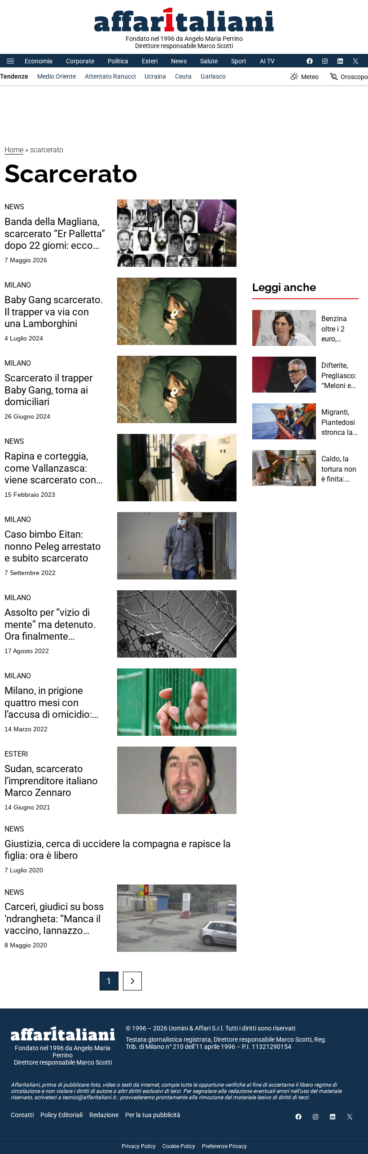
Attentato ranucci (110, 76)
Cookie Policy (178, 1146)
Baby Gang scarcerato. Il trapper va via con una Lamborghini (53, 311)
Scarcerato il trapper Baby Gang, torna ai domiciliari (48, 389)
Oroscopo (354, 76)
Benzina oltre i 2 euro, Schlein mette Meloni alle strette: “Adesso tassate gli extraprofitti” (339, 329)
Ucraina (155, 76)
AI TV (267, 61)
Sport (238, 61)
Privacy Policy (139, 1146)
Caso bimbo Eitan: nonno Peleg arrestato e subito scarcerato (52, 546)
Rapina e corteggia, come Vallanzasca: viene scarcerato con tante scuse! (50, 468)
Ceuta (183, 76)
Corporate (80, 61)
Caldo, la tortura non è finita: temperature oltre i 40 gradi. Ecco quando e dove (338, 469)
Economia (39, 61)
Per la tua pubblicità (152, 1115)
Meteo (310, 76)
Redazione (103, 1115)
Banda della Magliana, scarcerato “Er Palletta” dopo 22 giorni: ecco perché (54, 234)
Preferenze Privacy (224, 1146)
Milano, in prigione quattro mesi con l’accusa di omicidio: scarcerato (48, 703)
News (179, 61)
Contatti (22, 1115)
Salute (209, 61)
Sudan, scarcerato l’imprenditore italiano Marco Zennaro (51, 780)
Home (13, 150)
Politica (118, 61)
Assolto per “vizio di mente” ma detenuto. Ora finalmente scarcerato (50, 624)
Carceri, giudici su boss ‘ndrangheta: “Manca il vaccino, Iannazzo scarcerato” (54, 919)
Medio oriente (56, 76)
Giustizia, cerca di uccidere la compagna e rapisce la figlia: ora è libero (117, 849)
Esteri (150, 61)
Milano (17, 285)
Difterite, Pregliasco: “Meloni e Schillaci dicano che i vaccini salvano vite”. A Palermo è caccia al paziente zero (338, 376)
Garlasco (213, 76)
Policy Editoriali (61, 1115)
